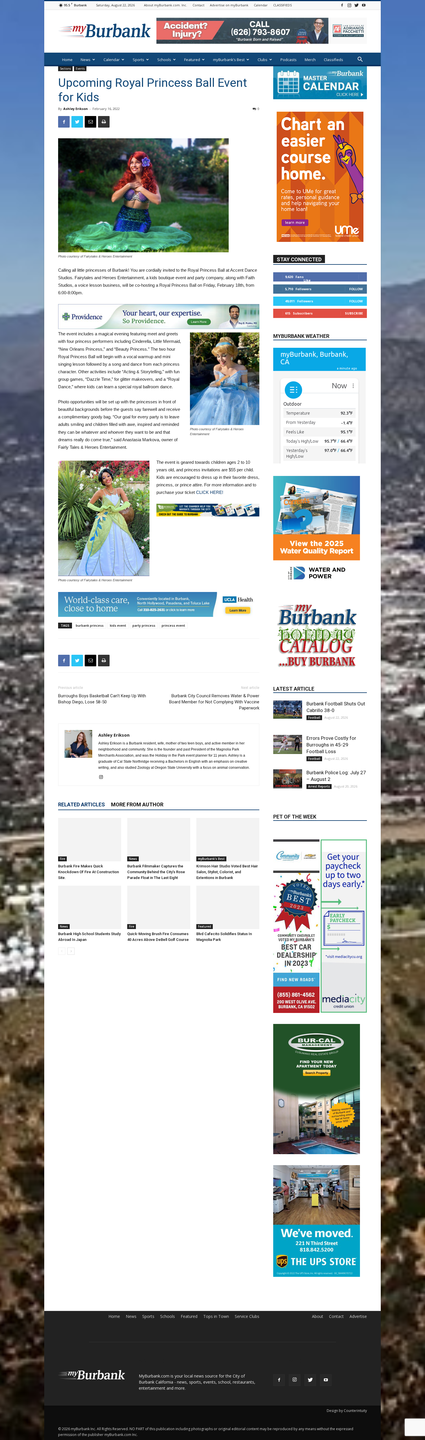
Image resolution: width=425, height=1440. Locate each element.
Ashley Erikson (75, 108)
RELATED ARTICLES (81, 804)
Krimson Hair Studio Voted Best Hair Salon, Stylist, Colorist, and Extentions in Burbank (227, 872)
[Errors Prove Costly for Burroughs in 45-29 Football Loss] (287, 792)
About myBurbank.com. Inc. (165, 5)
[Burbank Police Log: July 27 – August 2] (287, 827)
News (85, 59)
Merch (310, 59)
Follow (356, 289)
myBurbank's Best (211, 859)
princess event (173, 625)
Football (314, 766)
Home (67, 59)
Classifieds (333, 59)
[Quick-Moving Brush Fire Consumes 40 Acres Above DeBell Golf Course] (158, 907)
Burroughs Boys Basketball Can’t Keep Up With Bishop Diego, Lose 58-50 (102, 699)
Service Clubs (247, 1364)
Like (307, 280)
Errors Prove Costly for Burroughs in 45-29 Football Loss (331, 793)
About (317, 1364)
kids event (118, 625)
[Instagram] (349, 5)
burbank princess (90, 625)
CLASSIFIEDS (282, 5)
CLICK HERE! (209, 492)
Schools (164, 59)
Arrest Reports (319, 835)
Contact (198, 5)
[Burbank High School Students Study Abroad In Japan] (89, 907)
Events (80, 69)
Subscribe (354, 313)
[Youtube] (364, 5)
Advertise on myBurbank (229, 5)
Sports (138, 59)
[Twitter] (356, 5)
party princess (143, 625)
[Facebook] (342, 5)
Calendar (261, 5)
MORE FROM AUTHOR (137, 804)
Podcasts (288, 59)
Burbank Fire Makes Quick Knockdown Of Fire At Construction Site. (88, 872)
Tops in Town (216, 1364)
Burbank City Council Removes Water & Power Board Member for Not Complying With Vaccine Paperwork (214, 702)
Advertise (358, 1364)
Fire (62, 859)
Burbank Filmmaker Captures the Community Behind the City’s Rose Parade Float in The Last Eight (156, 872)
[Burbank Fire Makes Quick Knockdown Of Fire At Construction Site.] (89, 839)
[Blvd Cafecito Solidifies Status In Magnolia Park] (227, 907)
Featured (192, 59)
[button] (360, 60)
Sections (65, 69)
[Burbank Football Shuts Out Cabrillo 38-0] (287, 758)
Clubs (262, 59)
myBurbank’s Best (229, 59)
